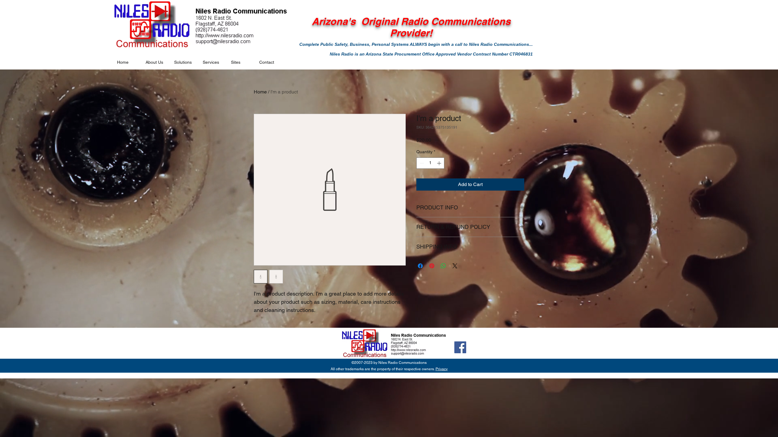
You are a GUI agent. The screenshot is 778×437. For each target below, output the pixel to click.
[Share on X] (455, 265)
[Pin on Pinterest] (431, 265)
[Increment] (439, 163)
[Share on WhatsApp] (443, 265)
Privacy (441, 369)
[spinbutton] (430, 163)
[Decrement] (421, 163)
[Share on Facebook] (420, 265)
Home (260, 92)
